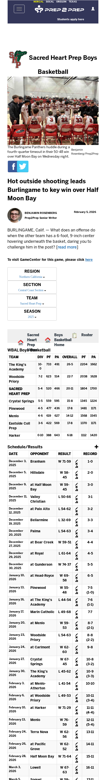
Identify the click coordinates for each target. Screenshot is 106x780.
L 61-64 (65, 553)
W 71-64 (64, 756)
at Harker (38, 708)
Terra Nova (39, 732)
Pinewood (16, 409)
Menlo (14, 416)
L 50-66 (64, 497)
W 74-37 (64, 564)
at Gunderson (41, 564)
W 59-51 (64, 542)
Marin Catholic (42, 612)
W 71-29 (64, 708)
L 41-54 (65, 683)
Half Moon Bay (42, 756)
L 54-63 (64, 531)
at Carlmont (40, 647)
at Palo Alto (40, 509)
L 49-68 (64, 612)
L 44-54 (64, 600)
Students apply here (70, 19)
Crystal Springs (21, 401)
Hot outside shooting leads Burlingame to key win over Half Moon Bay (53, 190)
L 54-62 (64, 509)
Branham (37, 461)
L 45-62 (64, 671)
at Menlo (37, 623)
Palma (35, 531)
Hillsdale (37, 472)
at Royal (37, 553)
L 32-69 (64, 520)
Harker (14, 435)
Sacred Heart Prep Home (33, 343)
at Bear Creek (41, 542)
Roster (87, 335)
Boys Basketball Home (63, 340)
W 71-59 (64, 461)
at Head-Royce (42, 575)
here (89, 260)
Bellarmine (39, 520)
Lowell (35, 767)
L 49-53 (64, 696)
